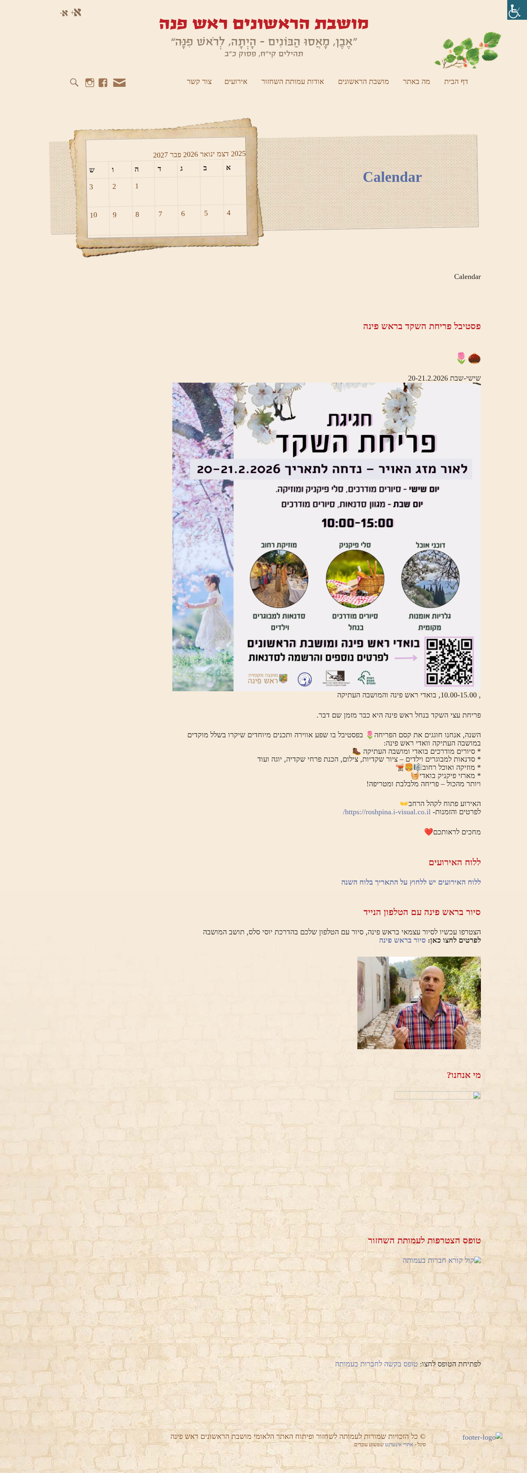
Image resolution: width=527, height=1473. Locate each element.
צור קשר (199, 81)
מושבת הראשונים (363, 81)
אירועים (235, 81)
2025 (237, 153)
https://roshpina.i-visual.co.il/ (387, 812)
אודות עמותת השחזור (292, 81)
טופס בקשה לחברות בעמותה (376, 1364)
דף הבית (456, 81)
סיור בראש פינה (402, 940)
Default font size (51, 12)
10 (93, 215)
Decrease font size (63, 12)
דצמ (222, 153)
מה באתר (416, 81)
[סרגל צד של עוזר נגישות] (517, 10)
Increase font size (76, 12)
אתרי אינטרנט (400, 1444)
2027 (160, 155)
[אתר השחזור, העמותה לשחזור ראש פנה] (263, 37)
